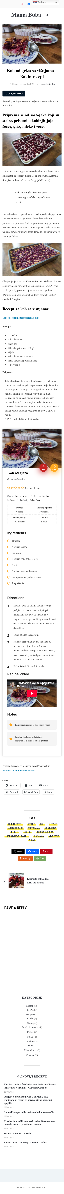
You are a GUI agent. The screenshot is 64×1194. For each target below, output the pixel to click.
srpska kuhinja (45, 832)
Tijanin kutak (30, 1050)
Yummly (26, 858)
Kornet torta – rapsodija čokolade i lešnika (26, 1142)
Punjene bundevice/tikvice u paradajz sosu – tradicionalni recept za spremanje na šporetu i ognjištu (28, 1100)
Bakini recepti (14, 824)
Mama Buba (26, 14)
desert (31, 824)
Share (34, 851)
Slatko (51, 83)
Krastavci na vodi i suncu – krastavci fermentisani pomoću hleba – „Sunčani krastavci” (29, 1122)
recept (14, 832)
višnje (32, 840)
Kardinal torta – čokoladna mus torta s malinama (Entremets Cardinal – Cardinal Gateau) (30, 1085)
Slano (29, 1023)
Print (42, 858)
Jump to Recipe (15, 93)
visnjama (39, 836)
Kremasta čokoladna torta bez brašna (38, 880)
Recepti (43, 83)
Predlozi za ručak (30, 1027)
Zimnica (30, 1055)
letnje (53, 824)
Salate (30, 1036)
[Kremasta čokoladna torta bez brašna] (16, 880)
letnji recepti (15, 828)
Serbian (41, 2)
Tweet (19, 851)
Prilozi (30, 1032)
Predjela (30, 1014)
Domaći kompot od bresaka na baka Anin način (29, 1112)
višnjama (54, 836)
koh (42, 824)
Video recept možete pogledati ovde (20, 317)
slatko (27, 832)
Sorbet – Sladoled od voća (17, 1133)
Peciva (30, 1009)
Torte (30, 1045)
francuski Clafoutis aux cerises (18, 770)
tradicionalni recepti (16, 836)
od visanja (50, 828)
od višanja (34, 828)
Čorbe (30, 1018)
